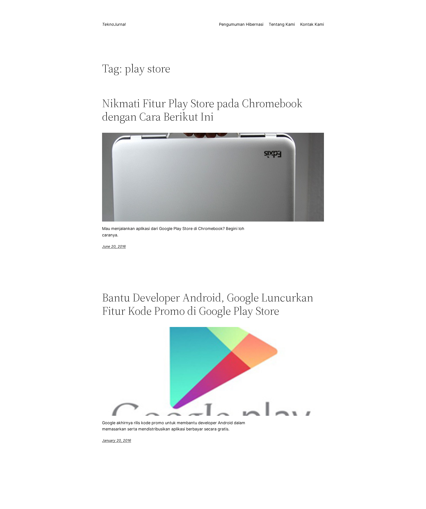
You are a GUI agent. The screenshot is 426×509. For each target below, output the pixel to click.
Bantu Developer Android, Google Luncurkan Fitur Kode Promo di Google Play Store (207, 304)
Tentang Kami (282, 24)
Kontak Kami (312, 24)
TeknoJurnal (114, 24)
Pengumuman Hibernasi (241, 24)
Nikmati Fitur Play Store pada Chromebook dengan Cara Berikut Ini (202, 110)
